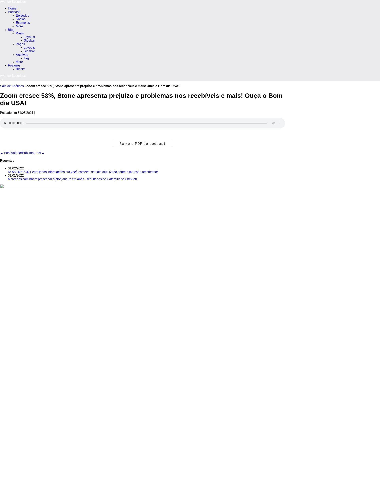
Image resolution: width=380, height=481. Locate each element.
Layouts (29, 37)
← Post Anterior (11, 153)
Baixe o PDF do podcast (142, 144)
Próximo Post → (33, 153)
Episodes (22, 15)
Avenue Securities (13, 1)
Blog (11, 29)
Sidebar (29, 40)
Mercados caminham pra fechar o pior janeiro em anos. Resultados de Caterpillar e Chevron (72, 179)
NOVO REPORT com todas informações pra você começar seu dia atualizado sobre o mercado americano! (83, 172)
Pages (20, 44)
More (19, 26)
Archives (22, 54)
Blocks (20, 69)
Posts (20, 33)
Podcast (13, 12)
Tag (26, 58)
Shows (21, 19)
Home (12, 8)
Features (14, 65)
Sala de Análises (12, 86)
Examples (23, 22)
